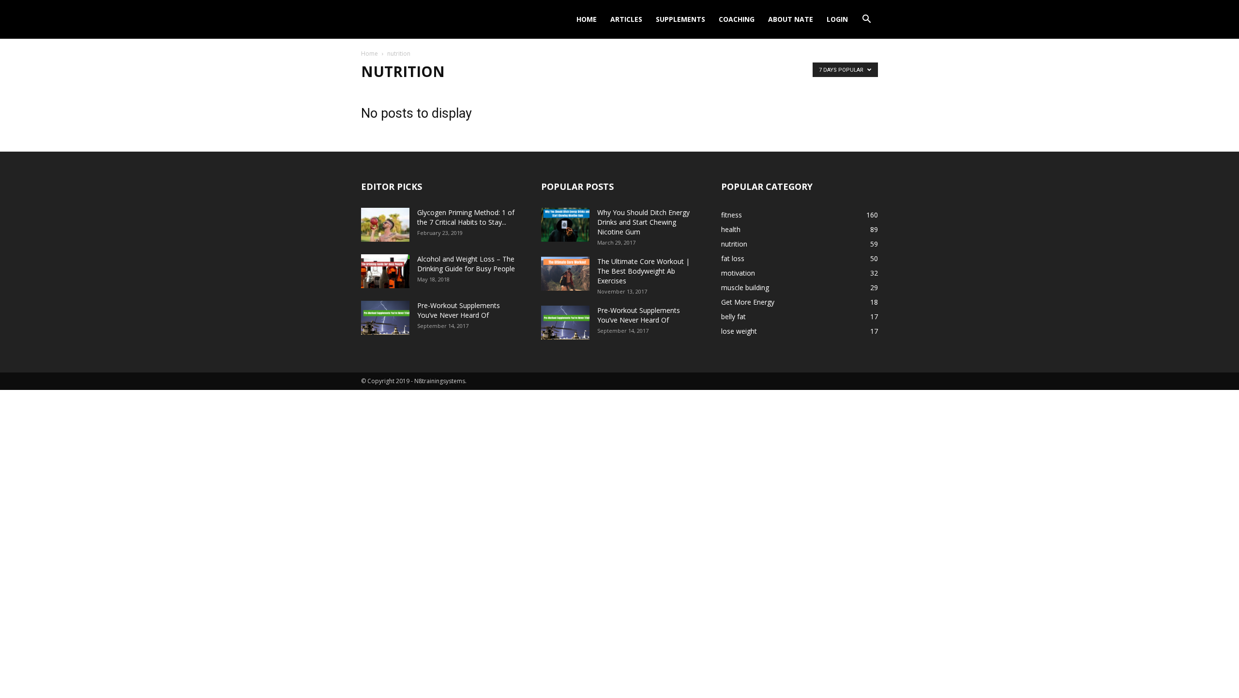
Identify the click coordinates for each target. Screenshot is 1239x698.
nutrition (734, 243)
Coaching (737, 19)
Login (837, 19)
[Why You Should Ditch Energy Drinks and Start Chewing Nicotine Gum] (565, 225)
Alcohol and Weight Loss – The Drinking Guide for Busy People (466, 263)
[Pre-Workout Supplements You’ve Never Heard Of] (385, 318)
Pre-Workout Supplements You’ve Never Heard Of (458, 310)
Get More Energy (747, 302)
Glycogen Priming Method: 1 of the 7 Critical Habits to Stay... (465, 217)
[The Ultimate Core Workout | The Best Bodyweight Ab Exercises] (565, 274)
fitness (731, 214)
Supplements (680, 19)
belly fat (733, 316)
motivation (738, 273)
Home (586, 19)
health (730, 229)
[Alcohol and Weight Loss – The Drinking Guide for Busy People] (385, 271)
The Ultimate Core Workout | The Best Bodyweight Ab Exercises (643, 271)
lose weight (739, 331)
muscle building (745, 287)
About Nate (790, 19)
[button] (866, 20)
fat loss (732, 258)
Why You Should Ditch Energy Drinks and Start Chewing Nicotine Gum (643, 222)
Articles (626, 19)
